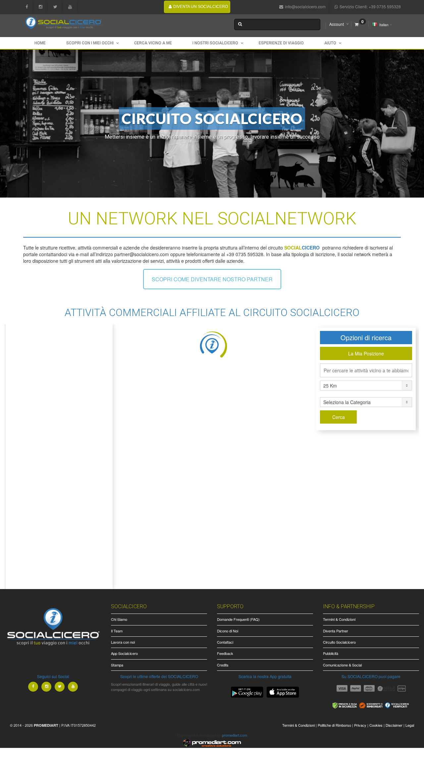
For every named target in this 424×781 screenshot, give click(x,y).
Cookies (376, 725)
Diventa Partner (335, 630)
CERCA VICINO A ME (153, 43)
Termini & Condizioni (339, 619)
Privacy (360, 725)
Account (336, 24)
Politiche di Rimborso (334, 725)
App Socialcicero (124, 653)
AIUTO (330, 43)
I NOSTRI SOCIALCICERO (215, 43)
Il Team (117, 630)
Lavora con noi (123, 642)
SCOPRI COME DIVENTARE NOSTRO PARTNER (212, 279)
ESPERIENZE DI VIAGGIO (281, 43)
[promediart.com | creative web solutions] (212, 742)
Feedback (225, 653)
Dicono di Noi (227, 630)
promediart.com (234, 735)
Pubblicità (330, 653)
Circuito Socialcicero (339, 642)
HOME (40, 43)
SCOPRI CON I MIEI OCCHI (90, 43)
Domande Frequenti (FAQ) (238, 619)
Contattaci (225, 642)
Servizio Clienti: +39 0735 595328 (370, 6)
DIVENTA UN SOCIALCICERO (200, 6)
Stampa (117, 664)
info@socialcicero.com (305, 6)
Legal (409, 725)
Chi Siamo (119, 619)
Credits (223, 664)
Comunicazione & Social (342, 664)
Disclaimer (394, 725)
